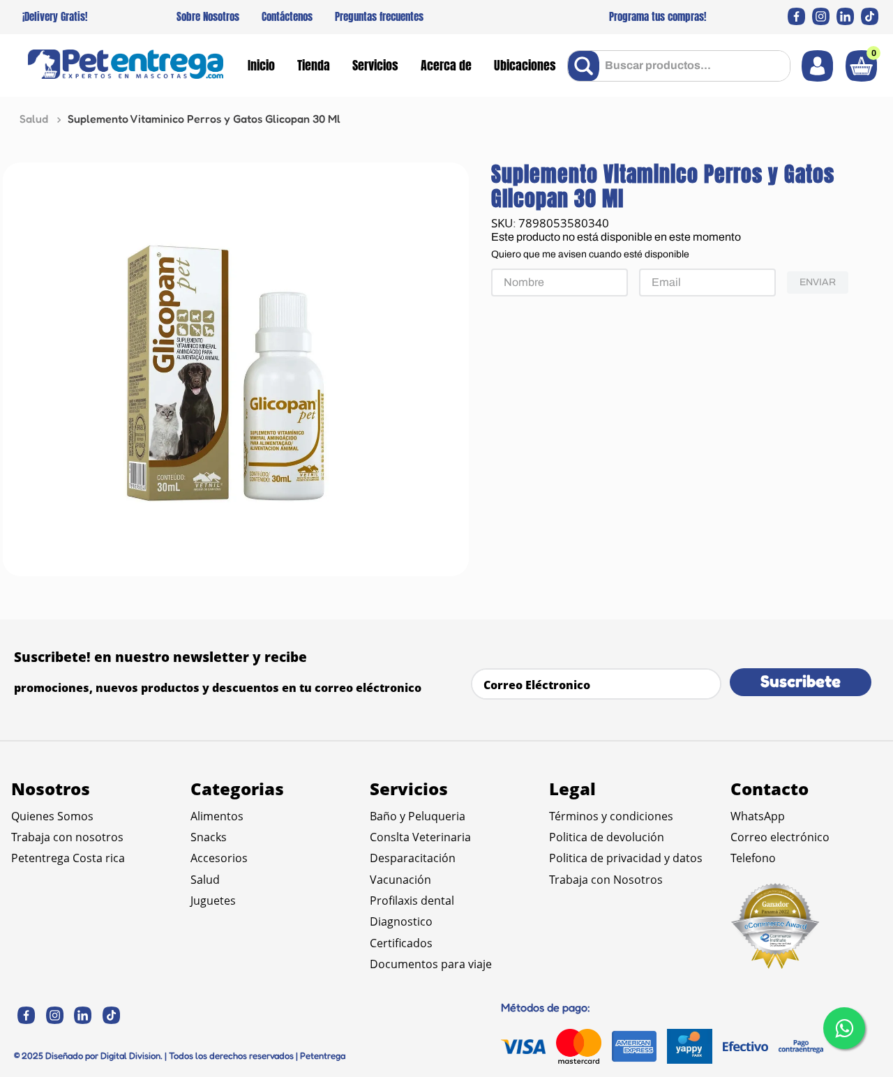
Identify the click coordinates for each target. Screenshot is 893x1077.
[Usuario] (817, 66)
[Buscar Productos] (586, 66)
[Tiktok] (869, 16)
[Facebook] (796, 16)
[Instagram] (821, 16)
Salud (34, 119)
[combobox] (678, 66)
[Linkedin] (845, 16)
